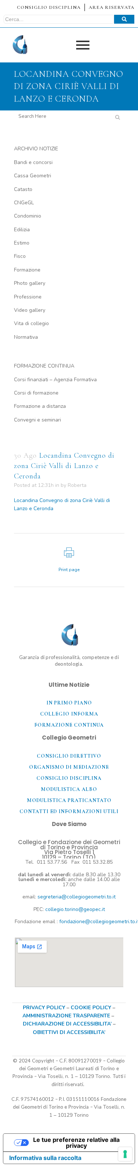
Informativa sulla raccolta (45, 1157)
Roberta (77, 485)
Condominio (27, 215)
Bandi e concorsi (33, 162)
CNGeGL (24, 202)
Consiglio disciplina (69, 778)
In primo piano (69, 703)
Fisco (20, 256)
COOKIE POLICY (92, 1007)
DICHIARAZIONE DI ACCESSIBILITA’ (67, 1023)
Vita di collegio (31, 323)
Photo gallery (29, 283)
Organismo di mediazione (69, 767)
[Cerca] (124, 19)
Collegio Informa (69, 714)
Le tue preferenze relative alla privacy (76, 1142)
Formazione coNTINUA (69, 725)
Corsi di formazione (36, 392)
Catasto (23, 189)
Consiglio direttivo (69, 756)
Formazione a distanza (40, 406)
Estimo (21, 242)
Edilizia (22, 229)
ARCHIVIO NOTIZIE (36, 148)
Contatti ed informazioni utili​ (69, 811)
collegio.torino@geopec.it (75, 909)
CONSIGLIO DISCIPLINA (49, 7)
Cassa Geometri (32, 175)
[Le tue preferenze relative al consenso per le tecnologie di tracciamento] (125, 1154)
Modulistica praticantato (69, 800)
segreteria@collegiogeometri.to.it (77, 896)
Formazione (27, 269)
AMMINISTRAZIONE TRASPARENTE (66, 1015)
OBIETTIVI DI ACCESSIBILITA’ (69, 1032)
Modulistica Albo (69, 789)
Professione (28, 296)
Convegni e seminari (37, 419)
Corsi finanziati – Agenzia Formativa (55, 379)
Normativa (26, 337)
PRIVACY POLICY (44, 1007)
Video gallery (29, 310)
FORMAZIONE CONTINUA (44, 365)
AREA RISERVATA (111, 7)
